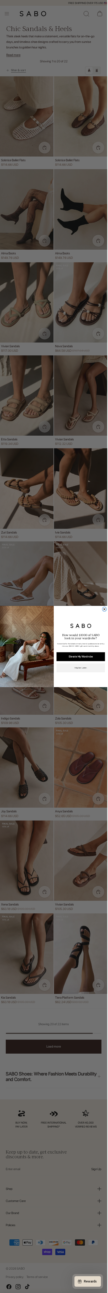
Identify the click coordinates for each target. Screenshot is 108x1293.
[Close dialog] (104, 609)
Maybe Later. (80, 668)
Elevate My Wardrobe (80, 656)
